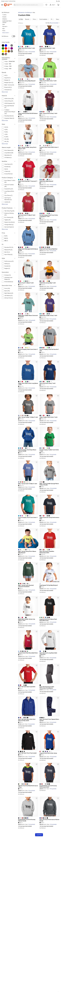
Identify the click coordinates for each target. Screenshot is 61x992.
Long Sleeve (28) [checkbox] (8, 152)
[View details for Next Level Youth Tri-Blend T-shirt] (28, 202)
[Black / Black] (20, 751)
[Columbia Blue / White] (18, 651)
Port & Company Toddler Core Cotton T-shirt (49, 450)
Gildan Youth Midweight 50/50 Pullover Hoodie (28, 249)
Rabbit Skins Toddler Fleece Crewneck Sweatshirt (28, 316)
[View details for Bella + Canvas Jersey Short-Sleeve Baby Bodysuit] (28, 538)
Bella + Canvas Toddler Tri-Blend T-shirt (28, 417)
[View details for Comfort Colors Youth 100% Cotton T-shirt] (50, 134)
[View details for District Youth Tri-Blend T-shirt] (28, 270)
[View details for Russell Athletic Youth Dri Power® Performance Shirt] (50, 773)
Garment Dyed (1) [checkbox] (9, 227)
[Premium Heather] (20, 213)
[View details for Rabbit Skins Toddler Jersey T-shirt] (50, 302)
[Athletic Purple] (27, 179)
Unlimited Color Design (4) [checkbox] (8, 278)
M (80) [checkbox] (6, 132)
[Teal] (18, 179)
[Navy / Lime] (18, 784)
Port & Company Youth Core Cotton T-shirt (28, 518)
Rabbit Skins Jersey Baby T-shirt (48, 283)
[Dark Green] (25, 448)
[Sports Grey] (20, 46)
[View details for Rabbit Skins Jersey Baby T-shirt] (50, 270)
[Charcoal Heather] (24, 111)
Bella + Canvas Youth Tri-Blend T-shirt (27, 483)
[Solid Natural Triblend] (27, 482)
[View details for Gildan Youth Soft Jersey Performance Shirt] (50, 504)
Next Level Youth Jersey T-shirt (47, 383)
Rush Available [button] (43, 19)
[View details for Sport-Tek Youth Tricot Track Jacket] (28, 740)
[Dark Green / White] (42, 617)
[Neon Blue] (18, 515)
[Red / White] (40, 751)
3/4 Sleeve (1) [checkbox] (7, 157)
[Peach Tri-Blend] (20, 415)
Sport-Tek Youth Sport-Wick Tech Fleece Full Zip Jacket (26, 720)
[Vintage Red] (22, 213)
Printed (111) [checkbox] (7, 275)
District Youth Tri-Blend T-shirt (26, 283)
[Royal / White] (45, 617)
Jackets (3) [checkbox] (7, 202)
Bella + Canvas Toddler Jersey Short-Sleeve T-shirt (27, 148)
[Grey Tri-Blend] (25, 415)
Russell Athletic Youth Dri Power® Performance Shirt (48, 786)
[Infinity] (40, 583)
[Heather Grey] (42, 381)
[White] (24, 46)
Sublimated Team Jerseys (7, 21)
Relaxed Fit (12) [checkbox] (8, 249)
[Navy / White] (24, 651)
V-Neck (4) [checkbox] (7, 171)
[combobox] (28, 4)
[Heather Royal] (20, 448)
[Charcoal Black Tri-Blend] (27, 415)
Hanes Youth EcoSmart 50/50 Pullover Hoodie (28, 114)
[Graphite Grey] (43, 717)
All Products (21, 12)
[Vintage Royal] (18, 213)
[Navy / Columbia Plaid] (49, 247)
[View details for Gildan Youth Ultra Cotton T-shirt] (28, 35)
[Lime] (47, 213)
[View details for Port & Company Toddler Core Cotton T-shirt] (50, 437)
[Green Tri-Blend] (24, 482)
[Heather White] (24, 213)
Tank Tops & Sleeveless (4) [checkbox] (8, 198)
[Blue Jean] (40, 145)
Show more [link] (5, 92)
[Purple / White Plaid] (45, 247)
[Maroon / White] (25, 651)
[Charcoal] (47, 515)
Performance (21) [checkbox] (9, 261)
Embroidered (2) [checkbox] (8, 281)
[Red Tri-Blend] (22, 482)
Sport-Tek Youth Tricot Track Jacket (27, 753)
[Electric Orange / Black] (25, 784)
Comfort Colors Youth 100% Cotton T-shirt (49, 148)
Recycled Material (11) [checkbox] (9, 106)
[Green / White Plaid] (43, 247)
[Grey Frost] (27, 281)
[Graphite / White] (20, 651)
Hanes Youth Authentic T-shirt (47, 48)
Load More (39, 834)
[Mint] (47, 111)
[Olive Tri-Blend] (20, 482)
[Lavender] (27, 79)
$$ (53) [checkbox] (6, 238)
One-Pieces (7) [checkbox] (8, 195)
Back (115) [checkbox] (7, 290)
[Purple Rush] (49, 381)
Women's (4, 26)
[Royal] (40, 213)
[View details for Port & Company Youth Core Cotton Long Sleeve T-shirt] (50, 202)
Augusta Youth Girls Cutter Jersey (48, 753)
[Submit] (14, 4)
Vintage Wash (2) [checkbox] (8, 224)
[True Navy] (40, 717)
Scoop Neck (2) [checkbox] (8, 173)
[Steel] (45, 784)
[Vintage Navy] (27, 213)
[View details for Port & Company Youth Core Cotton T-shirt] (28, 504)
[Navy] (40, 46)
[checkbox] (9, 61)
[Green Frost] (24, 281)
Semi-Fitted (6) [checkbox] (8, 254)
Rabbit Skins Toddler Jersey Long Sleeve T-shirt (26, 620)
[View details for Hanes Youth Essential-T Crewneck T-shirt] (28, 168)
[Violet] (45, 145)
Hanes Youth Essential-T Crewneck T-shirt (27, 182)
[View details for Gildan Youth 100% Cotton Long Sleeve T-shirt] (28, 370)
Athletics (4, 19)
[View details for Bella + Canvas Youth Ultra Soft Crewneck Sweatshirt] (28, 572)
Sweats (4, 17)
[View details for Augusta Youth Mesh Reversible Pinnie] (28, 640)
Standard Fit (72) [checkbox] (8, 247)
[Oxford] (20, 818)
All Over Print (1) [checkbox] (8, 298)
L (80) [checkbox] (6, 134)
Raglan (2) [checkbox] (7, 268)
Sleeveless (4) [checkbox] (8, 155)
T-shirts (4, 14)
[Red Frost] (20, 281)
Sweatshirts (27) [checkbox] (8, 189)
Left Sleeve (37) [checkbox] (8, 295)
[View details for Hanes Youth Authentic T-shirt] (50, 35)
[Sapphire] (18, 46)
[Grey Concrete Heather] (42, 549)
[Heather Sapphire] (42, 79)
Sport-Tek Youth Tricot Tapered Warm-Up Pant (49, 720)
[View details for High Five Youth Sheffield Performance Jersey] (28, 773)
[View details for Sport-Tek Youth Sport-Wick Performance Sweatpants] (50, 674)
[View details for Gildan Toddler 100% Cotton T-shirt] (50, 404)
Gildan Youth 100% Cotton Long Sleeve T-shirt (28, 384)
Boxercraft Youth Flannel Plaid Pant (48, 249)
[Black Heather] (24, 818)
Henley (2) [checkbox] (7, 263)
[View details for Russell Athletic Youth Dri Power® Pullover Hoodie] (28, 806)
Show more (5, 32)
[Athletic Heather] (20, 347)
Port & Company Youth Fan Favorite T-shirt (49, 350)
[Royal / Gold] (47, 617)
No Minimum (28, 12)
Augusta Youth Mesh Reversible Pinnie (28, 653)
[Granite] (49, 145)
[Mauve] (42, 482)
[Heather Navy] (42, 213)
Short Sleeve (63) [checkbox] (8, 150)
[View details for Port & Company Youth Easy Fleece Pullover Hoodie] (28, 437)
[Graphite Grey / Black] (24, 751)
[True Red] (43, 549)
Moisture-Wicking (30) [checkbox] (9, 214)
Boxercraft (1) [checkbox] (8, 87)
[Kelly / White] (40, 617)
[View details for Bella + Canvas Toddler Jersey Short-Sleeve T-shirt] (28, 134)
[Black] (47, 46)
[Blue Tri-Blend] (18, 415)
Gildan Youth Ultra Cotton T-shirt (26, 48)
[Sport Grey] (20, 381)
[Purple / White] (45, 751)
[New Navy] (25, 281)
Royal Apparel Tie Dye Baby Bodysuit (49, 585)
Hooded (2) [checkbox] (7, 266)
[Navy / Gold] (47, 247)
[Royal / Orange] (47, 751)
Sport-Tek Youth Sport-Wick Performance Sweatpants (47, 687)
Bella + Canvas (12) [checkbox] (9, 85)
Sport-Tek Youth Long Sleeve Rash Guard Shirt (48, 653)
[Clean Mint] (25, 179)
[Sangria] (22, 515)
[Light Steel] (49, 46)
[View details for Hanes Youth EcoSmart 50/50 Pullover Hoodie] (28, 100)
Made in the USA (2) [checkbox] (9, 222)
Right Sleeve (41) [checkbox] (8, 293)
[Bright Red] (43, 347)
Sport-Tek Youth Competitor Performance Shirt (47, 552)
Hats (3, 24)
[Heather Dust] (27, 549)
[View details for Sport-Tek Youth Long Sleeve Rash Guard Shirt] (50, 640)
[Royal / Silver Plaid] (40, 247)
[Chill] (25, 79)
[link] (8, 4)
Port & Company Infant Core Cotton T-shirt (28, 350)
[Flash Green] (47, 347)
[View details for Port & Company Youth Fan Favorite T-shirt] (50, 336)
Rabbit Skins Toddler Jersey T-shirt (48, 315)
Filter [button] (21, 19)
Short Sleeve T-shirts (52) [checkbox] (9, 181)
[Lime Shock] (47, 549)
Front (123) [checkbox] (7, 288)
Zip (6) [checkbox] (6, 169)
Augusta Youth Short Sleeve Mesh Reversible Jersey (48, 620)
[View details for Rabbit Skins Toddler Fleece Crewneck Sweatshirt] (28, 302)
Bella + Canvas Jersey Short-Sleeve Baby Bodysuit (27, 552)
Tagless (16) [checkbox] (7, 220)
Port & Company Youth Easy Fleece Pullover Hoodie (27, 450)
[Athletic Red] (22, 179)
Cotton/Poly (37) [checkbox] (8, 101)
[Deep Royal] (18, 281)
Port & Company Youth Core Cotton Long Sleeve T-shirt (49, 216)
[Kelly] (25, 145)
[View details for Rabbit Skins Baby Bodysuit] (50, 168)
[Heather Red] (22, 145)
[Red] (22, 46)
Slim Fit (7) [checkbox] (7, 252)
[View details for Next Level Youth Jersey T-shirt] (50, 370)
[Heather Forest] (42, 111)
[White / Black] (42, 751)
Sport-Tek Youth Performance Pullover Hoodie (49, 820)
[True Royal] (40, 111)
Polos (3, 30)
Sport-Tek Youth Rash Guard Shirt (26, 686)
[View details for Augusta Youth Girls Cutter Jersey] (50, 740)
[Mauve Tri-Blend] (22, 415)
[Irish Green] (25, 46)
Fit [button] (51, 19)
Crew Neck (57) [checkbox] (8, 164)
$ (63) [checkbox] (5, 236)
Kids (3, 28)
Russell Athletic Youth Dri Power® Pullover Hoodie (26, 820)
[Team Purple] (49, 111)
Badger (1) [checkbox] (7, 80)
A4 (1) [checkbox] (5, 75)
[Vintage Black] (25, 213)
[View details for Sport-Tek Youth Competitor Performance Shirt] (50, 538)
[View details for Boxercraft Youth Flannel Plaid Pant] (50, 236)
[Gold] (47, 281)
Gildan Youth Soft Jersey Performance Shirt (49, 518)
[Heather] (42, 281)
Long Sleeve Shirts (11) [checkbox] (9, 192)
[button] (36, 27)
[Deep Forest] (45, 46)
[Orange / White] (43, 617)
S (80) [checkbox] (6, 129)
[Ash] (20, 111)
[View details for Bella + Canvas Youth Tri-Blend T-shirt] (28, 470)
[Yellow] (27, 347)
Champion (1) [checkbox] (7, 89)
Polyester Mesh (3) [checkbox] (9, 118)
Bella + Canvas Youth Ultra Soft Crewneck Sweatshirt (26, 586)
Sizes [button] (57, 19)
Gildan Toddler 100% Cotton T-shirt (48, 417)
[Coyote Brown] (27, 313)
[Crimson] (47, 145)
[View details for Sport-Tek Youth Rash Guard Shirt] (28, 674)
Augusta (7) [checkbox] (7, 77)
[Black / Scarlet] (49, 617)
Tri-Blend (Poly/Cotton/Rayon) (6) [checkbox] (9, 111)
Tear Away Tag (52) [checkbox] (9, 211)
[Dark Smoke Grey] (43, 651)
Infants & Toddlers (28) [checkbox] (9, 185)
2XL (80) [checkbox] (6, 139)
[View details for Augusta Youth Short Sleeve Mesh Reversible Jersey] (50, 606)
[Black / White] (22, 651)
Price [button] (34, 19)
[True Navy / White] (18, 751)
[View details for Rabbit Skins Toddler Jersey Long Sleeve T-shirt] (28, 606)
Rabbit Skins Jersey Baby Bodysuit (26, 80)
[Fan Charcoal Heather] (20, 247)
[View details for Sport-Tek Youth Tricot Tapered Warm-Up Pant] (50, 706)
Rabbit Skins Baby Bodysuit (46, 181)
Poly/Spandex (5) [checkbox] (9, 116)
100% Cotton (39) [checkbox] (9, 98)
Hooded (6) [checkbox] (7, 166)
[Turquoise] (18, 79)
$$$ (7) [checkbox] (6, 240)
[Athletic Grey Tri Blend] (24, 415)
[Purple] (27, 46)
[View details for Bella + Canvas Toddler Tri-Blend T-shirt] (28, 404)
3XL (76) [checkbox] (6, 141)
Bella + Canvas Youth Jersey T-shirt (48, 113)
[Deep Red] (42, 46)
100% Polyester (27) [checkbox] (9, 103)
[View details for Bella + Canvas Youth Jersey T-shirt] (50, 100)
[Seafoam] (43, 145)
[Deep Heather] (27, 583)
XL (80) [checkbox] (6, 136)
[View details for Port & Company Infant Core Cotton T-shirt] (28, 336)
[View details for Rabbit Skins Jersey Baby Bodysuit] (28, 68)
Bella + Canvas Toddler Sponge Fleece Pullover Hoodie (49, 484)
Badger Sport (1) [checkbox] (8, 82)
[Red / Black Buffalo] (42, 247)
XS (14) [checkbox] (6, 127)
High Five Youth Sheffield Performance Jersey (28, 786)
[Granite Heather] (20, 79)
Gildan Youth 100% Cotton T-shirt (48, 80)
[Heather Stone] (20, 145)
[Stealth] (47, 784)
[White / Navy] (49, 751)
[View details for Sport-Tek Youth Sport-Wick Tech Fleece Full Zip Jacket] (28, 706)
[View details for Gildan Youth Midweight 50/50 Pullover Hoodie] (28, 236)
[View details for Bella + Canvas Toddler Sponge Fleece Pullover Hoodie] (50, 470)
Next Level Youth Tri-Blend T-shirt (26, 215)
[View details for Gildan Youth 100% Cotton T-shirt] (50, 68)
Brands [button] (27, 19)
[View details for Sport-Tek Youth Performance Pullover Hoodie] (50, 806)
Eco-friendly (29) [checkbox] (8, 217)
